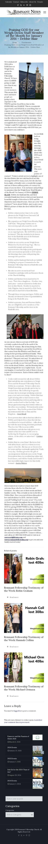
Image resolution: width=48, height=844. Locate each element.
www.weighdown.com (13, 537)
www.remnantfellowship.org (16, 540)
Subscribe (24, 2)
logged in (17, 711)
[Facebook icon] (18, 5)
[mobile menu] (45, 12)
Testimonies (26, 43)
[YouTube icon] (24, 5)
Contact (16, 2)
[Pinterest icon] (27, 5)
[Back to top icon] (43, 839)
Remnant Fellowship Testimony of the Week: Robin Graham (23, 589)
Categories (10, 810)
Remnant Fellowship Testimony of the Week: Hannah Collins (23, 638)
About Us (32, 2)
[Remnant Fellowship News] (24, 12)
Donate (40, 2)
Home (14, 43)
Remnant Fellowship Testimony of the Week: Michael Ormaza (23, 688)
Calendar (8, 2)
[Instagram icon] (30, 5)
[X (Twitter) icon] (21, 5)
